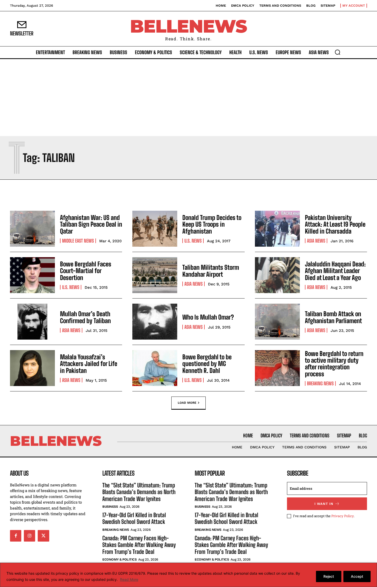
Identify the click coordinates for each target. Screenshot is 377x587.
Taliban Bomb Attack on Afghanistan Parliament (333, 317)
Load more (187, 402)
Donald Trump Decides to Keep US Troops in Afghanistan (211, 224)
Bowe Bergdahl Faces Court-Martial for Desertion (85, 270)
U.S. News (193, 240)
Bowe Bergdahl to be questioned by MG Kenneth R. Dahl (207, 363)
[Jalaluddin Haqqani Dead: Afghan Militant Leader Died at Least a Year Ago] (277, 275)
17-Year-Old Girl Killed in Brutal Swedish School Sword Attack (134, 518)
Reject (328, 576)
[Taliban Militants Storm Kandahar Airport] (154, 275)
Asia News (316, 240)
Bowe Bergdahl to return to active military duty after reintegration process (334, 364)
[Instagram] (29, 535)
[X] (43, 535)
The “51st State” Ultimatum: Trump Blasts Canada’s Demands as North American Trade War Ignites (138, 492)
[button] (337, 52)
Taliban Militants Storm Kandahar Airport (210, 271)
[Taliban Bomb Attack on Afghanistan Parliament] (277, 322)
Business (110, 506)
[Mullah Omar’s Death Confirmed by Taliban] (32, 322)
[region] (188, 575)
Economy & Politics (119, 559)
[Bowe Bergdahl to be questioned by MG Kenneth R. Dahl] (154, 368)
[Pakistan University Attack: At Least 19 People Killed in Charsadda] (277, 229)
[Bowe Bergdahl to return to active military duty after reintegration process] (277, 368)
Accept (357, 576)
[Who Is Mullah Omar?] (154, 322)
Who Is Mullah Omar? (208, 317)
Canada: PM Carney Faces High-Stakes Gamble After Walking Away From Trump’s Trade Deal (139, 545)
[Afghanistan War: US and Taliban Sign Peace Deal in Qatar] (32, 229)
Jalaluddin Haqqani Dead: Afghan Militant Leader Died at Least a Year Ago (335, 270)
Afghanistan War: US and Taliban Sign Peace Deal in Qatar (91, 224)
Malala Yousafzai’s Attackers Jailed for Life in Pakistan (88, 363)
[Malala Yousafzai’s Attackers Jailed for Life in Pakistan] (32, 368)
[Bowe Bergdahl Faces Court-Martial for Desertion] (32, 275)
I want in (323, 504)
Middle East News (78, 240)
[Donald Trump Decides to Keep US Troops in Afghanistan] (154, 229)
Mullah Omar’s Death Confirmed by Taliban (85, 317)
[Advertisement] (188, 97)
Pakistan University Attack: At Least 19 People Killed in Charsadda (335, 224)
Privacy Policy (342, 516)
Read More (129, 579)
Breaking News (320, 383)
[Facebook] (15, 535)
